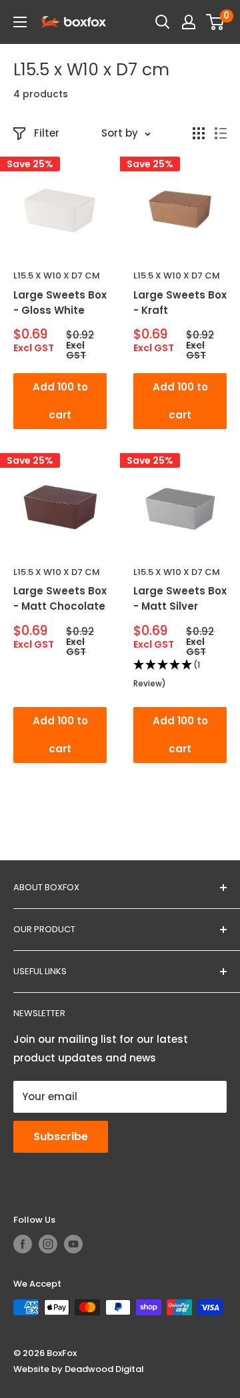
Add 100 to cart (60, 401)
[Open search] (162, 22)
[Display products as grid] (199, 133)
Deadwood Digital (104, 1369)
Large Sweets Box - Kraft (180, 302)
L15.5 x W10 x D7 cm (56, 275)
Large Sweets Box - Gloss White (60, 302)
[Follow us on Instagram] (48, 1244)
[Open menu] (20, 22)
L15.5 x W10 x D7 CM (176, 275)
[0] (215, 22)
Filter (46, 133)
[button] (180, 675)
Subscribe (60, 1136)
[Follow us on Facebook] (22, 1244)
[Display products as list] (221, 133)
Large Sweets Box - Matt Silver (180, 598)
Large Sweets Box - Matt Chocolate (60, 598)
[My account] (188, 22)
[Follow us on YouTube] (73, 1244)
